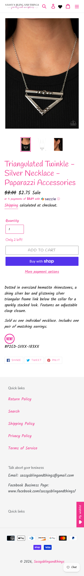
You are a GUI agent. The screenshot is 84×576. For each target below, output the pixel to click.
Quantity (12, 221)
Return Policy (19, 399)
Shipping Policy (21, 424)
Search (14, 411)
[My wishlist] (60, 6)
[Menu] (76, 6)
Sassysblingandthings (49, 562)
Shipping (11, 205)
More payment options (42, 272)
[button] (42, 199)
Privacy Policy (19, 436)
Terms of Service (22, 448)
